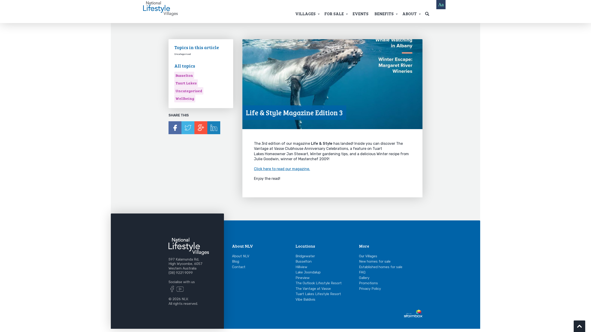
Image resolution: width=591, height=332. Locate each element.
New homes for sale (375, 261)
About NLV (240, 256)
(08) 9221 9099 (181, 273)
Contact (238, 267)
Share (175, 127)
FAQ (362, 272)
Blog (235, 261)
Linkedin (213, 127)
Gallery (364, 278)
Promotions (368, 283)
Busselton (184, 75)
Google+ (200, 127)
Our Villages (368, 256)
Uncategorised (188, 90)
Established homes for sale (380, 267)
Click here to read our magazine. (282, 169)
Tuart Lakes (186, 82)
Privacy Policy (370, 289)
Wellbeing (184, 98)
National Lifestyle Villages (160, 8)
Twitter (187, 127)
